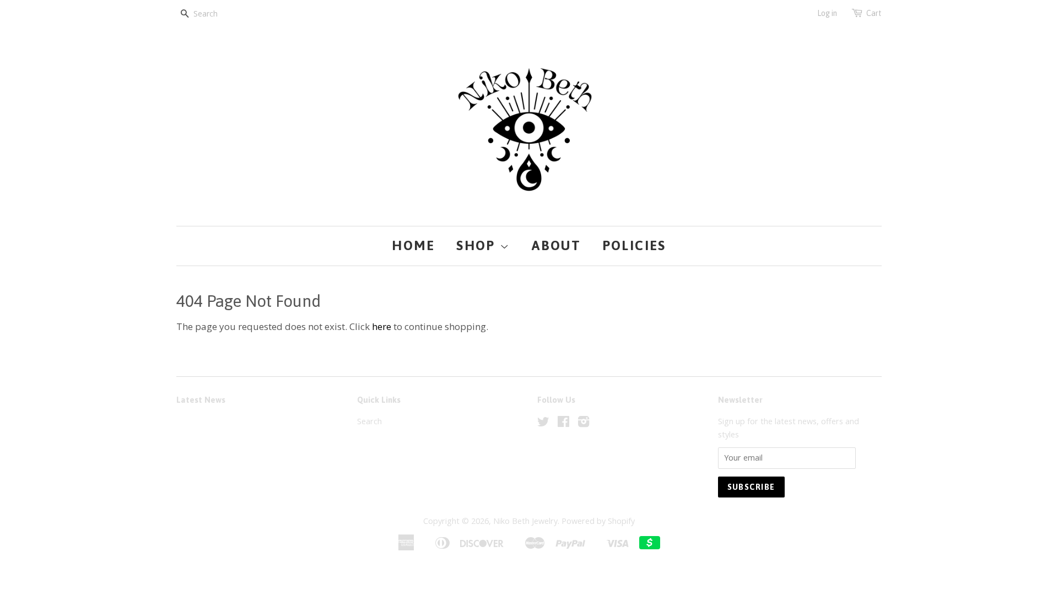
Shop (478, 245)
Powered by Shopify (598, 521)
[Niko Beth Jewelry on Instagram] (583, 423)
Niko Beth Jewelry (525, 521)
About (556, 245)
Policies (634, 245)
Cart (874, 13)
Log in (827, 13)
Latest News (200, 399)
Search (369, 421)
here (381, 326)
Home (413, 245)
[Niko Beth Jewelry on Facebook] (563, 423)
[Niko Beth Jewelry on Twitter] (543, 423)
